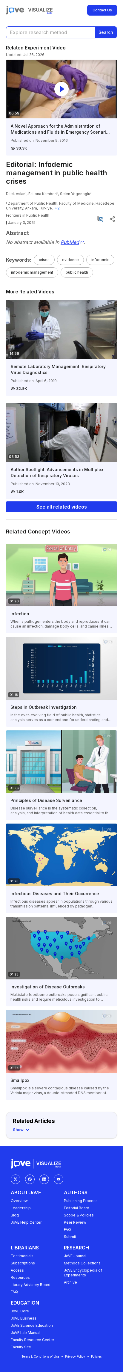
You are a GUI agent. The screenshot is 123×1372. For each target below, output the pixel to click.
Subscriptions (23, 1263)
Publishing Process (81, 1200)
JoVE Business (23, 1318)
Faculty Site (21, 1347)
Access (17, 1270)
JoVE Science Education (32, 1325)
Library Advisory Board (30, 1284)
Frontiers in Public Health (27, 215)
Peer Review (75, 1222)
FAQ (67, 1229)
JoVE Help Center (26, 1222)
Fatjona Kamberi (42, 194)
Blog (15, 1215)
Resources (20, 1277)
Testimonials (22, 1256)
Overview (19, 1200)
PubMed (70, 242)
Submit (70, 1236)
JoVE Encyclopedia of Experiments (83, 1272)
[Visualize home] (40, 10)
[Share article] (112, 219)
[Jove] (15, 10)
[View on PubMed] (100, 219)
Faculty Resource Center (32, 1340)
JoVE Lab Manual (25, 1332)
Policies (96, 1356)
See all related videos (61, 507)
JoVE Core (20, 1311)
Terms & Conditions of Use (40, 1356)
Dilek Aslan (15, 194)
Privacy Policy (75, 1356)
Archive (70, 1282)
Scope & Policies (79, 1215)
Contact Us (102, 10)
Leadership (21, 1208)
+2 (57, 208)
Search (106, 32)
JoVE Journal (75, 1256)
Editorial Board (76, 1208)
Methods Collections (82, 1263)
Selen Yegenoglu (75, 194)
